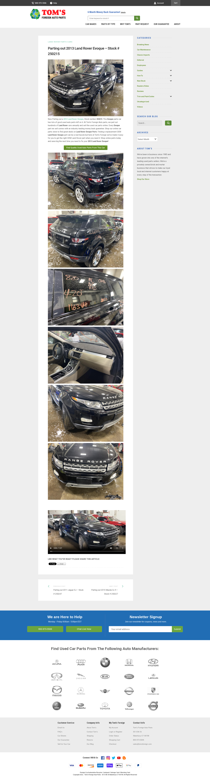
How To (140, 76)
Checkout (112, 744)
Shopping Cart (114, 740)
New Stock (141, 81)
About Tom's (91, 728)
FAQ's (60, 732)
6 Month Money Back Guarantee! (107, 12)
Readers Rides (143, 86)
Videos (140, 107)
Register (119, 732)
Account (160, 3)
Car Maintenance (143, 50)
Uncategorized (143, 102)
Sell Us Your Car (64, 744)
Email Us (61, 728)
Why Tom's (125, 24)
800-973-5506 (40, 3)
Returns (90, 740)
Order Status (114, 736)
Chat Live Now (84, 629)
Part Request (142, 24)
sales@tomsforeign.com (142, 744)
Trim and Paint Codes (145, 96)
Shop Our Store (143, 179)
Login (111, 732)
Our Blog (90, 744)
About (177, 24)
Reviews (140, 91)
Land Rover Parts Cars (60, 42)
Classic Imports (143, 55)
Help (55, 3)
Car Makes (90, 24)
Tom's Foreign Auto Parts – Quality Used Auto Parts (48, 14)
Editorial (140, 60)
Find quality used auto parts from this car (85, 148)
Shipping (90, 736)
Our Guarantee (161, 24)
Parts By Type (108, 24)
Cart (175, 3)
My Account (113, 728)
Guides (140, 71)
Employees (141, 65)
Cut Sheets (62, 736)
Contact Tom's (92, 732)
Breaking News (143, 45)
